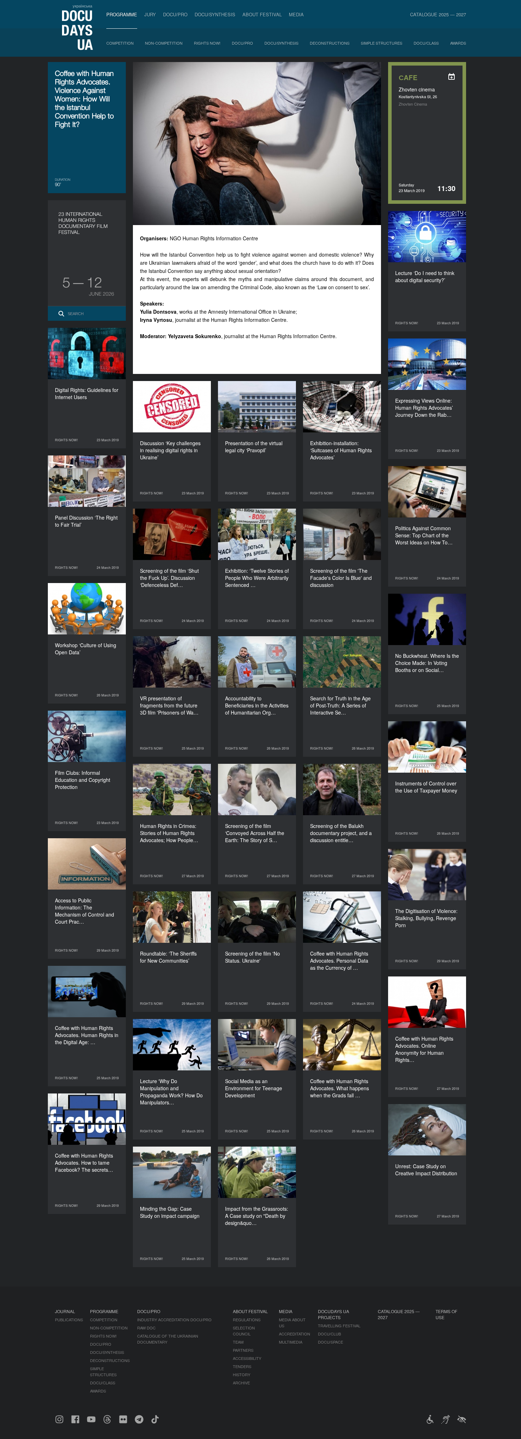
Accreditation (294, 1334)
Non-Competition (164, 43)
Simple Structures (381, 43)
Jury (150, 14)
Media (296, 14)
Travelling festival (339, 1325)
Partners (243, 1350)
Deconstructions (329, 43)
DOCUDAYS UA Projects (333, 1314)
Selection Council (244, 1331)
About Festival (262, 14)
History (241, 1374)
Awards (458, 43)
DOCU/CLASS (426, 43)
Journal (65, 1311)
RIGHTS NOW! (207, 43)
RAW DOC (146, 1328)
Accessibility (247, 1358)
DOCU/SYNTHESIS (215, 14)
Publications (69, 1319)
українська (82, 6)
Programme (121, 14)
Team (238, 1342)
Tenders (242, 1366)
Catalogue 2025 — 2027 (438, 14)
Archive (241, 1382)
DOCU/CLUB (329, 1334)
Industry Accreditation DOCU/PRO (174, 1319)
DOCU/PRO (175, 14)
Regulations (246, 1319)
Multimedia (290, 1342)
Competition (120, 43)
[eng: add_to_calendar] (452, 77)
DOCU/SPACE (330, 1342)
